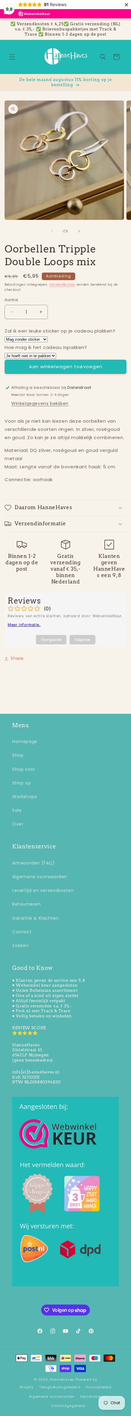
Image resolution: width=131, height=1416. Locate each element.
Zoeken (20, 945)
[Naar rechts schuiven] (79, 231)
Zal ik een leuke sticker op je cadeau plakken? (60, 331)
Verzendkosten (62, 284)
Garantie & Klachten (35, 918)
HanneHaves (62, 1379)
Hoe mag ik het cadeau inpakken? (46, 347)
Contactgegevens (68, 1405)
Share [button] (17, 658)
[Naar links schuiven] (52, 231)
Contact (21, 932)
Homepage (24, 741)
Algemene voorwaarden (39, 877)
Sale (17, 810)
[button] (12, 57)
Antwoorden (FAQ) (33, 863)
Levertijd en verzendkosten (43, 890)
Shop (17, 755)
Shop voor (23, 769)
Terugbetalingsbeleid (59, 1387)
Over (17, 824)
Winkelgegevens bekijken (40, 403)
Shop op (21, 783)
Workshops (24, 797)
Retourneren (26, 904)
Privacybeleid (99, 1387)
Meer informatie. (24, 624)
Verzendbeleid (94, 1396)
